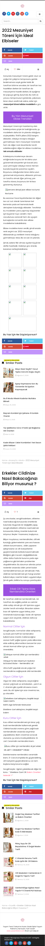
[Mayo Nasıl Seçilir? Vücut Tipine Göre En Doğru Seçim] (8, 372)
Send (10, 61)
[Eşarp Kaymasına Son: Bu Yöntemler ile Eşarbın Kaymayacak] (8, 387)
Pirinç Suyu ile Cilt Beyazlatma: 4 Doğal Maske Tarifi (27, 846)
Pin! (30, 498)
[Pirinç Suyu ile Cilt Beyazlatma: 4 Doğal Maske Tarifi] (8, 847)
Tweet (31, 50)
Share (10, 50)
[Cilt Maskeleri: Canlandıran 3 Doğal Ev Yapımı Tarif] (8, 876)
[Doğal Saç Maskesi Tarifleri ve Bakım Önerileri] (8, 817)
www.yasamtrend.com (15, 931)
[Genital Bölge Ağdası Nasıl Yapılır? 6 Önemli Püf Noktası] (8, 891)
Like (18, 69)
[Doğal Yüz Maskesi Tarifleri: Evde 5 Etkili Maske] (8, 832)
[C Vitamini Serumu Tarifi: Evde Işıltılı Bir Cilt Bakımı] (8, 862)
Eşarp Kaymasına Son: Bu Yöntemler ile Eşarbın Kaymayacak (26, 386)
